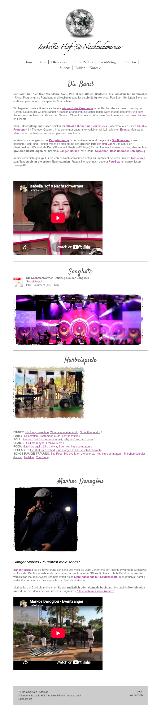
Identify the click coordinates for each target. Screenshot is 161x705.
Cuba (57, 436)
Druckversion (29, 692)
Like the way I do (53, 446)
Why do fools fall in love (78, 439)
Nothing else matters (78, 446)
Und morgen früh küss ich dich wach (78, 450)
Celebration (31, 436)
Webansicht (136, 695)
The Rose (56, 453)
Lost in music (70, 436)
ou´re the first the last (49, 439)
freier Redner (138, 115)
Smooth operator (90, 432)
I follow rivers (54, 443)
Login (140, 691)
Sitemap (43, 692)
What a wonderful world (64, 432)
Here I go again (32, 446)
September (45, 436)
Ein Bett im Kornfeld (42, 450)
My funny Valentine (37, 432)
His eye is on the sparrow (79, 453)
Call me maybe (35, 443)
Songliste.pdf (34, 281)
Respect (28, 439)
